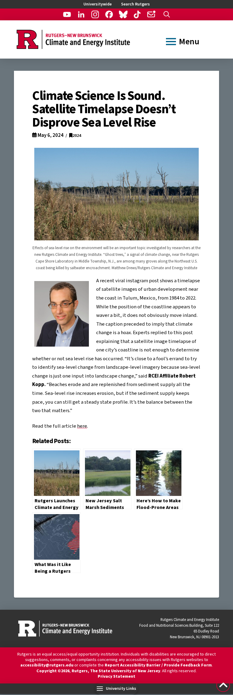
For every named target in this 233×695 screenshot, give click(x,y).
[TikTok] (137, 14)
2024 (77, 135)
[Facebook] (109, 14)
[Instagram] (95, 14)
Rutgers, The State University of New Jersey (116, 671)
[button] (166, 14)
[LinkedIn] (81, 14)
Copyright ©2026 (52, 671)
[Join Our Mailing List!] (151, 14)
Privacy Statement (116, 676)
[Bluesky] (123, 14)
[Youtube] (67, 14)
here (82, 426)
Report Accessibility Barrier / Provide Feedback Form (158, 665)
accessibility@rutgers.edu (46, 665)
